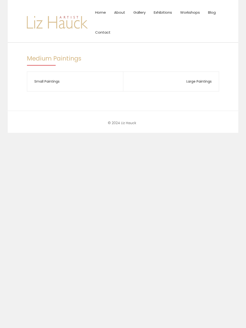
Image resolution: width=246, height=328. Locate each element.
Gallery (139, 12)
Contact (103, 32)
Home (100, 12)
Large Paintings (199, 81)
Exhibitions (163, 12)
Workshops (190, 12)
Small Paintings (47, 81)
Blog (212, 12)
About (119, 12)
